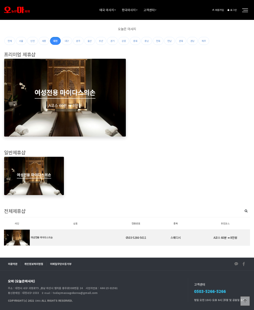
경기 (112, 40)
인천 (32, 40)
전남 (169, 40)
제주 (204, 40)
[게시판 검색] (246, 210)
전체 (10, 40)
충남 (146, 40)
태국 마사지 (106, 10)
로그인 (233, 10)
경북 (181, 40)
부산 (101, 40)
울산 (90, 40)
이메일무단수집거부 (60, 264)
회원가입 (219, 10)
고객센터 (149, 10)
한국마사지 (129, 10)
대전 (55, 40)
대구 (67, 40)
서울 (21, 40)
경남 (192, 40)
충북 (135, 40)
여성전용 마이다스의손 (42, 237)
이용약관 (12, 264)
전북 (158, 40)
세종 (44, 40)
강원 (124, 40)
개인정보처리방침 (33, 264)
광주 (78, 40)
